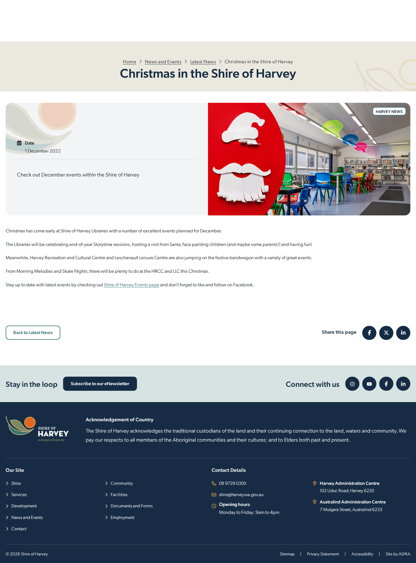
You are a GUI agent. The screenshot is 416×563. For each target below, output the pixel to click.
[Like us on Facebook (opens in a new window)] (386, 384)
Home (129, 61)
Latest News (203, 61)
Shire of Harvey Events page (131, 284)
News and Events (163, 61)
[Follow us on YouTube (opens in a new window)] (369, 384)
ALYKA (404, 554)
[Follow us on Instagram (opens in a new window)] (352, 384)
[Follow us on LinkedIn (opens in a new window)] (403, 384)
